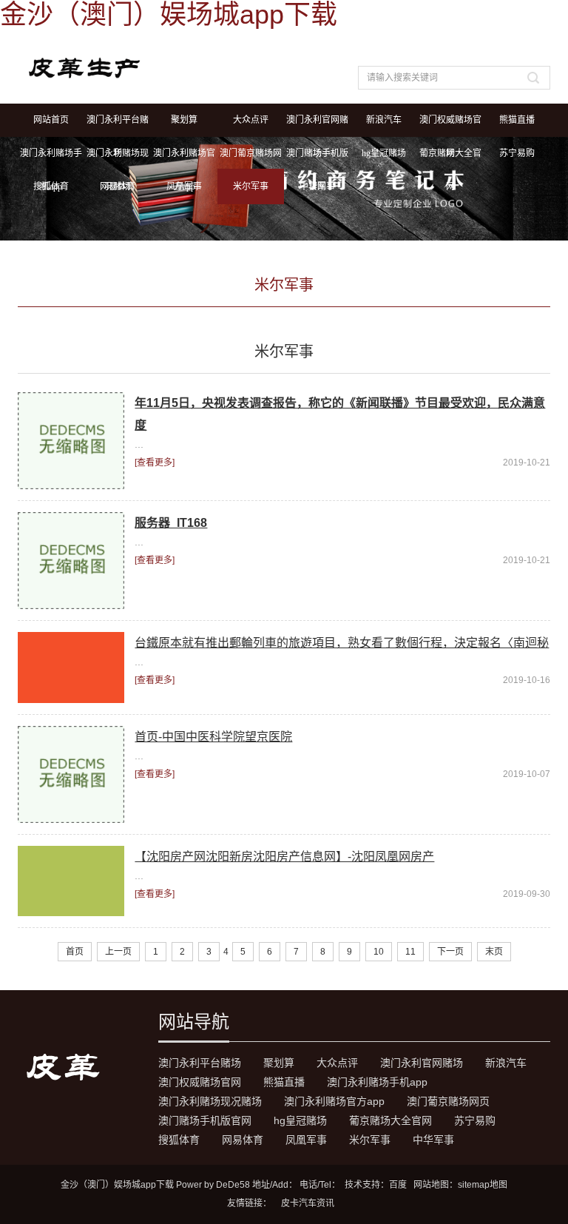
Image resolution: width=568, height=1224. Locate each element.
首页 (75, 951)
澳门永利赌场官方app (184, 159)
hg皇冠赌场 (384, 153)
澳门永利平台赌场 (118, 126)
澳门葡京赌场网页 (251, 159)
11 (410, 951)
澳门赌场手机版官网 (317, 159)
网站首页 (51, 120)
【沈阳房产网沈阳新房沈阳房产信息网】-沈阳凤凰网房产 (284, 856)
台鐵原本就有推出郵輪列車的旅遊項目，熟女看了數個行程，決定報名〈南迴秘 (342, 642)
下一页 (450, 951)
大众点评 (250, 120)
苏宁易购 (517, 153)
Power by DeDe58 (213, 1185)
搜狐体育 (51, 186)
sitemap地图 (482, 1185)
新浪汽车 (384, 120)
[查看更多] (155, 462)
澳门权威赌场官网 (450, 126)
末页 (494, 951)
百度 (398, 1185)
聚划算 (184, 120)
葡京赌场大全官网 (450, 159)
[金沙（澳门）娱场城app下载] (164, 66)
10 (378, 951)
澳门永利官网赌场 (317, 126)
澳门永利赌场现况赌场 (118, 159)
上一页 (118, 951)
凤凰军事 (184, 186)
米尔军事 (250, 186)
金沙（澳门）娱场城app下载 (117, 1185)
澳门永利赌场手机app (51, 159)
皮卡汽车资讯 (307, 1203)
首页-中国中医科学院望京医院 (213, 736)
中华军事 (317, 186)
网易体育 (117, 186)
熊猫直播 (517, 120)
